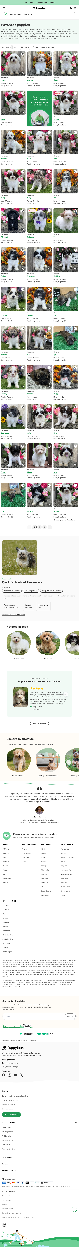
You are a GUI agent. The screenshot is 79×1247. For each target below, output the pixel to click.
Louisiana (5, 926)
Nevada (5, 866)
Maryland (63, 866)
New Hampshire (66, 874)
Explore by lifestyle (8, 1104)
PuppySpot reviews (8, 1149)
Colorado (5, 853)
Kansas (43, 861)
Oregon (5, 870)
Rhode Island (65, 891)
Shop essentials (7, 1109)
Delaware (63, 853)
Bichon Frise (19, 659)
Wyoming (5, 882)
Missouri (44, 874)
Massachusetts (65, 870)
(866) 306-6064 (11, 1063)
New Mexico (26, 853)
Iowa (43, 857)
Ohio (42, 887)
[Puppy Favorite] (22, 54)
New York (63, 882)
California (5, 849)
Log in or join (6, 1127)
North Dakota (46, 882)
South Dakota (46, 891)
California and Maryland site (11, 1213)
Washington (6, 878)
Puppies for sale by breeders (19, 1040)
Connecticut (64, 849)
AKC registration (7, 1132)
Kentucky (5, 922)
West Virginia (7, 952)
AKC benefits (6, 1136)
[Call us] (70, 8)
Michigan (44, 866)
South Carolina (7, 939)
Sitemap (5, 1204)
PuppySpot (5, 1040)
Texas (24, 861)
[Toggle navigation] (3, 8)
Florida (4, 914)
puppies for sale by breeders (43, 838)
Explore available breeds (10, 1100)
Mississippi (6, 931)
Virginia (5, 947)
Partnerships (6, 1145)
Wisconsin (45, 895)
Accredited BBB (7, 1209)
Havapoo (48, 659)
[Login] (75, 8)
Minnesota (45, 870)
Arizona (24, 849)
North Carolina (7, 935)
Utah (4, 874)
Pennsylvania (65, 887)
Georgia (5, 918)
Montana (5, 861)
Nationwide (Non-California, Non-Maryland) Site (18, 1217)
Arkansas (5, 910)
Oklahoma (25, 857)
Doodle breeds (18, 776)
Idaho (4, 857)
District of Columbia (67, 857)
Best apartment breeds (48, 776)
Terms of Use (6, 1196)
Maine (62, 861)
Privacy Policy (7, 1200)
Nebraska (44, 878)
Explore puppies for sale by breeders (15, 1096)
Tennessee (6, 943)
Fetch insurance (7, 1140)
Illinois (43, 849)
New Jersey (64, 878)
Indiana (43, 853)
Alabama (5, 905)
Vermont (63, 895)
